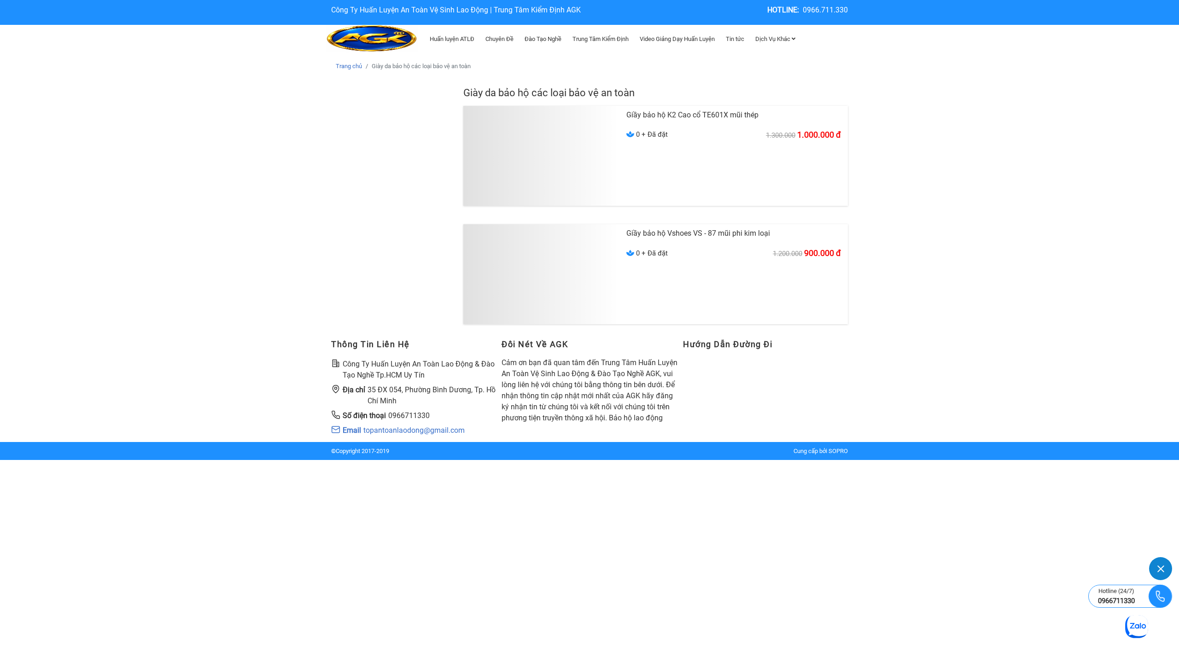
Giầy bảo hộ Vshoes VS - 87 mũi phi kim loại (698, 233)
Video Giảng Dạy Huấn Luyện (677, 38)
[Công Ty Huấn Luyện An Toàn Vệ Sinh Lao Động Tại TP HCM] (372, 38)
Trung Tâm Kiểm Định (600, 38)
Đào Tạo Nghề (543, 38)
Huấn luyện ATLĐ (452, 38)
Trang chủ (349, 66)
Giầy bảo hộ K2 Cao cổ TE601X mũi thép (692, 114)
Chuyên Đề (499, 38)
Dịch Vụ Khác (773, 38)
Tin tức (735, 38)
